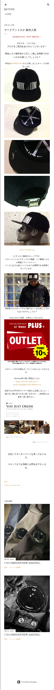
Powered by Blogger (29, 682)
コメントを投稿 (14, 567)
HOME (8, 14)
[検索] (48, 4)
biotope (9, 9)
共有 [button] (5, 482)
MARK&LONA (17, 63)
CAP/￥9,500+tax (27, 250)
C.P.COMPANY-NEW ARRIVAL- (22, 563)
